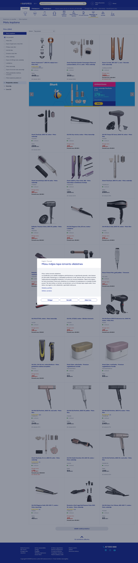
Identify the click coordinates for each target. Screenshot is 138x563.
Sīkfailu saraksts (47, 291)
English (44, 261)
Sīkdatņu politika (47, 288)
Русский (49, 261)
